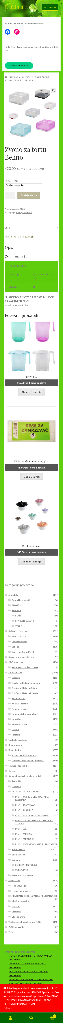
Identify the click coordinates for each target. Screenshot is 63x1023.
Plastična (16, 605)
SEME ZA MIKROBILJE (26, 865)
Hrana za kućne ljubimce (24, 755)
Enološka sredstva (17, 740)
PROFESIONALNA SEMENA (25, 791)
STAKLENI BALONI (24, 621)
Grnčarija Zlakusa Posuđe (25, 693)
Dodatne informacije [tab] (19, 236)
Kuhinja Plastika (41, 76)
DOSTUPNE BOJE (15, 180)
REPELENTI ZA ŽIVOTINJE (25, 667)
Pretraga (31, 1018)
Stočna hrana (18, 916)
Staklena (16, 610)
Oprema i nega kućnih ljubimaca (28, 760)
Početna (13, 76)
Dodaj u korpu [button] (32, 476)
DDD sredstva (15, 662)
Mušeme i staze (19, 724)
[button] (53, 90)
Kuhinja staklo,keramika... (25, 714)
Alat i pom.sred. (20, 636)
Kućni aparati (18, 698)
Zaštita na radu (16, 927)
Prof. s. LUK (21, 828)
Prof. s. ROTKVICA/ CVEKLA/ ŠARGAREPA (36, 844)
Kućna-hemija (15, 745)
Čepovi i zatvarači (21, 600)
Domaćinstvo (25, 76)
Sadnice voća (18, 854)
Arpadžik (16, 781)
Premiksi (16, 911)
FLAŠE (18, 615)
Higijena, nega (19, 885)
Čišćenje (16, 677)
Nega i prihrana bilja (18, 765)
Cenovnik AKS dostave (19, 65)
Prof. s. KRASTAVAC (25, 805)
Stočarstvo (14, 880)
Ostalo (15, 729)
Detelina (14, 7)
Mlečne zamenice (20, 901)
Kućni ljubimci (15, 750)
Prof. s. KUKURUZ (24, 810)
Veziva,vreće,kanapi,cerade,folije (24, 922)
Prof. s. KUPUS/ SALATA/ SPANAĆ (32, 815)
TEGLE (18, 626)
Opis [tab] (7, 227)
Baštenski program (18, 631)
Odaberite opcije (31, 391)
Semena (16, 860)
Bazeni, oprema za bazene (21, 657)
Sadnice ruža (18, 849)
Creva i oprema (19, 641)
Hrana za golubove (21, 891)
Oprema (16, 906)
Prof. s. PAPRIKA (23, 834)
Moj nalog (10, 1018)
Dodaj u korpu (29, 195)
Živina (11, 932)
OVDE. (32, 1003)
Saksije (15, 646)
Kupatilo (16, 719)
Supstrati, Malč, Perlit (23, 652)
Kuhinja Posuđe (20, 709)
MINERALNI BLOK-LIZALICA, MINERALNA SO (34, 896)
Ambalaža (13, 595)
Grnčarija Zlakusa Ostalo (24, 688)
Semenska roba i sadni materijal (24, 776)
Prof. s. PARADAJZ (24, 839)
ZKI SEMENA (21, 870)
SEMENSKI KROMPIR (22, 875)
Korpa (48, 1015)
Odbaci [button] (7, 1007)
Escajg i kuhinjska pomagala (26, 683)
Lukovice (16, 786)
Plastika (16, 734)
